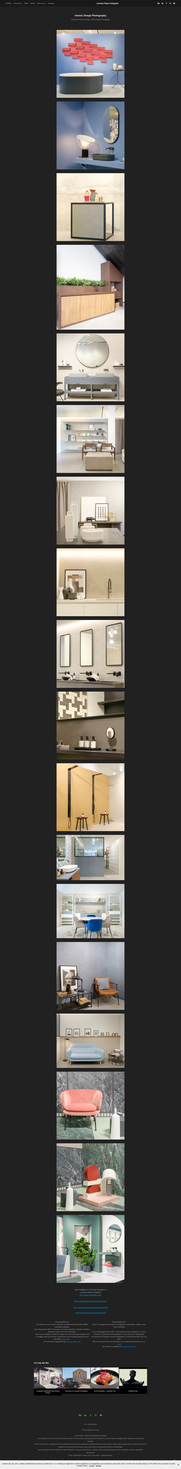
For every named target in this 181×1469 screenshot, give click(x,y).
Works (32, 3)
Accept (91, 1466)
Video (26, 3)
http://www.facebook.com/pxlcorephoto (90, 1301)
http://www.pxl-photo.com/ (90, 1295)
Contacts (51, 3)
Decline (98, 1466)
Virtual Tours (65, 1339)
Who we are (41, 3)
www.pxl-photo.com (73, 1341)
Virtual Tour (18, 3)
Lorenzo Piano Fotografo (107, 3)
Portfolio (8, 3)
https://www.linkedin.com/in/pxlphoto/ (90, 1313)
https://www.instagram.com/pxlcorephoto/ (90, 1307)
